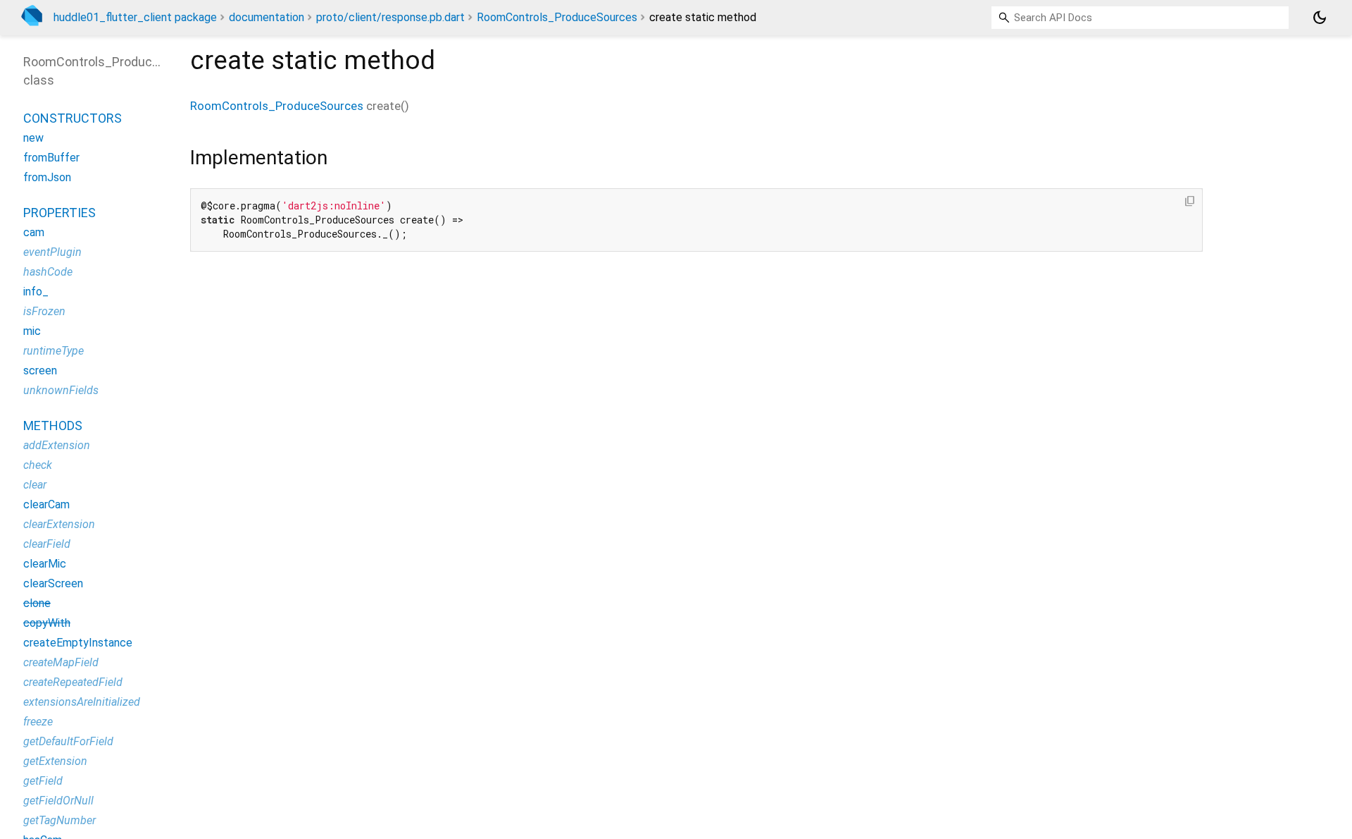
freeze (38, 721)
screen (40, 370)
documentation (266, 17)
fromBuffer (51, 157)
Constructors (72, 118)
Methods (52, 425)
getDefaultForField (68, 741)
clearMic (44, 563)
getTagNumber (59, 820)
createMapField (61, 662)
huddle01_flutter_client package (135, 17)
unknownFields (61, 390)
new (33, 138)
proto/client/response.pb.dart (390, 17)
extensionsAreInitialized (81, 702)
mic (32, 331)
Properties (59, 212)
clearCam (46, 504)
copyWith (46, 623)
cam (33, 232)
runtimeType (53, 350)
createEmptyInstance (77, 642)
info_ (36, 291)
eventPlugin (52, 252)
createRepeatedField (73, 682)
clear (34, 484)
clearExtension (59, 524)
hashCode (48, 271)
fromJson (47, 177)
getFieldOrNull (58, 800)
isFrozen (44, 311)
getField (43, 781)
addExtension (56, 445)
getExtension (55, 761)
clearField (46, 544)
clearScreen (53, 583)
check (37, 465)
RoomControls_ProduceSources (557, 17)
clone (37, 603)
